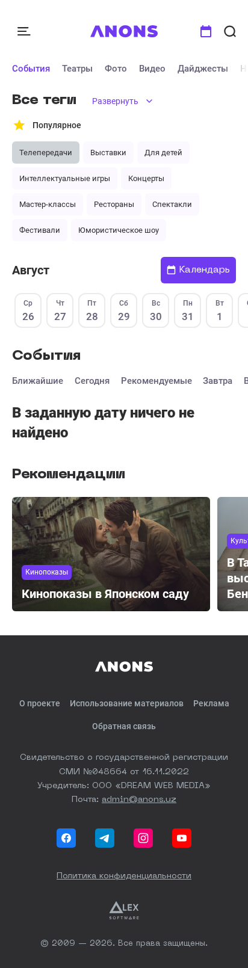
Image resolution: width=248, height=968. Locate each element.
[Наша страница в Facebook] (66, 838)
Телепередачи (45, 152)
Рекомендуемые (156, 380)
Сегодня (92, 380)
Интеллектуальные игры (64, 178)
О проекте (39, 703)
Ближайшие (37, 380)
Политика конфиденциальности (124, 876)
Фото (116, 68)
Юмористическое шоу (118, 230)
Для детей (163, 152)
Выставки (108, 152)
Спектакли (172, 204)
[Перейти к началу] (124, 31)
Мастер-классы (47, 204)
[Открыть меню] (25, 31)
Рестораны (114, 204)
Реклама (211, 703)
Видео (152, 68)
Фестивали (39, 230)
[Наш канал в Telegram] (104, 838)
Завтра (217, 380)
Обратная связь (124, 726)
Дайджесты (203, 68)
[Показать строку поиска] (230, 31)
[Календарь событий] (206, 31)
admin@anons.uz (139, 799)
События (31, 68)
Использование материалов (127, 703)
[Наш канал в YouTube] (182, 838)
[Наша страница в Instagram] (143, 838)
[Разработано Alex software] (124, 910)
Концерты (146, 178)
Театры (77, 68)
